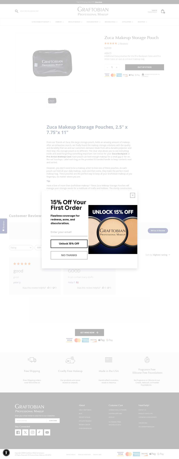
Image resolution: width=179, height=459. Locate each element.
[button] (6, 452)
